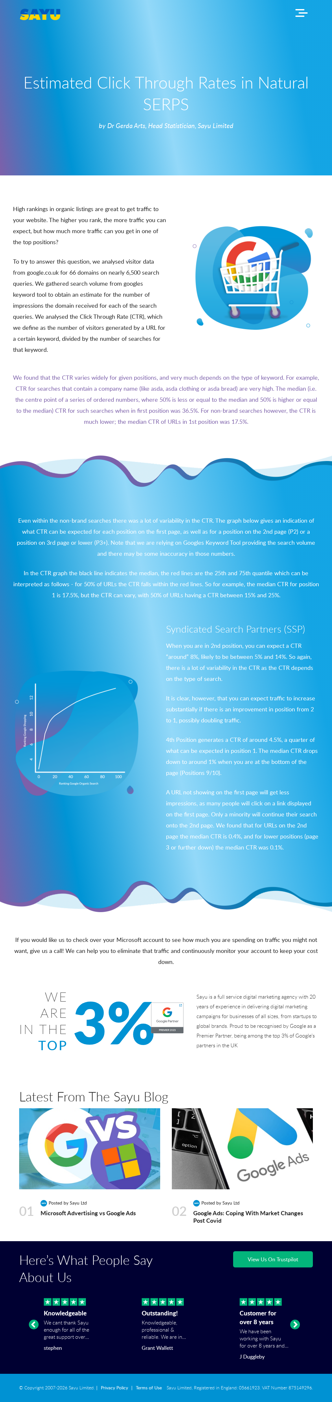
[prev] (34, 1324)
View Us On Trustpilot (273, 1259)
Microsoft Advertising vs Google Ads (88, 1213)
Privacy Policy (114, 1388)
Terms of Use (149, 1388)
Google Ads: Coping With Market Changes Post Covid (248, 1217)
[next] (295, 1324)
